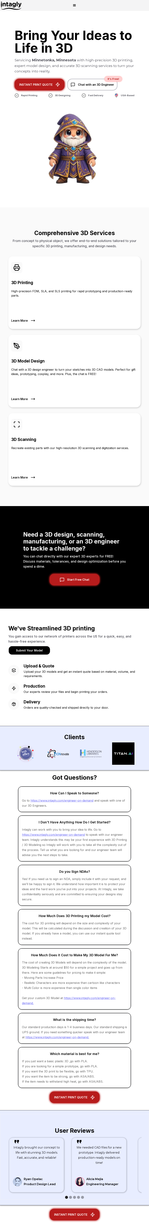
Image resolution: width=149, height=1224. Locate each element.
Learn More (19, 320)
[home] (11, 5)
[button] (74, 5)
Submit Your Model (29, 650)
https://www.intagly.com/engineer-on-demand (62, 800)
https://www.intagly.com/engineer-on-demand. (57, 1037)
